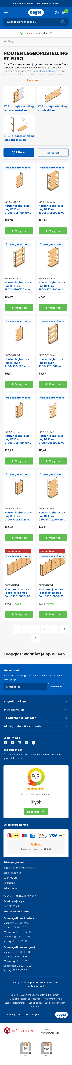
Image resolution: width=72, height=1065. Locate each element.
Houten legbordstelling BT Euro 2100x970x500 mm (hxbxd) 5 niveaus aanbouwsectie (18, 363)
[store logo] (36, 12)
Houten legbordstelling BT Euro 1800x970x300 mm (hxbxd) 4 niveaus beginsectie (52, 363)
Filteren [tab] (21, 152)
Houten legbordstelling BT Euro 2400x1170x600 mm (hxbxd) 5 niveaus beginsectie (52, 516)
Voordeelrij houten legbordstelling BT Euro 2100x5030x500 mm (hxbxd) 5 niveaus (52, 593)
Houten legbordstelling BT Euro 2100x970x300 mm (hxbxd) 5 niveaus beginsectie (52, 439)
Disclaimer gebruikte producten (25, 999)
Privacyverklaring (52, 999)
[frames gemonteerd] (19, 193)
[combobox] (36, 22)
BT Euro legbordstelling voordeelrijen (52, 108)
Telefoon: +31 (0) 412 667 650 (19, 896)
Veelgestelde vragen (55, 1003)
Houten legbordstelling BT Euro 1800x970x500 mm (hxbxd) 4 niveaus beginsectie (52, 209)
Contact (14, 995)
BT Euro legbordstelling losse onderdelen (18, 138)
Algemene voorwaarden (33, 995)
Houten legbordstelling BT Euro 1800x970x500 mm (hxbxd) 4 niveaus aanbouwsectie (52, 286)
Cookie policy (35, 1003)
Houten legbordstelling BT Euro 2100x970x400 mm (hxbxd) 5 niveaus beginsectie (18, 439)
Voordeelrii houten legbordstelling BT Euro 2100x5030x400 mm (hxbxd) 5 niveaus (19, 593)
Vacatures (36, 1007)
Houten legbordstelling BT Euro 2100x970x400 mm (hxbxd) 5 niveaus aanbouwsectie (18, 209)
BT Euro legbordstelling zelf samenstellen (18, 108)
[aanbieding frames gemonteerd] (19, 577)
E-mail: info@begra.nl (15, 901)
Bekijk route (10, 888)
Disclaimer (53, 995)
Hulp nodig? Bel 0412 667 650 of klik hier (36, 3)
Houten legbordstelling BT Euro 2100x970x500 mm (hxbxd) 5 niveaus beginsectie (18, 516)
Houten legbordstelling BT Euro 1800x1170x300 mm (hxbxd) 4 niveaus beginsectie (18, 286)
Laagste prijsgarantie (15, 1003)
